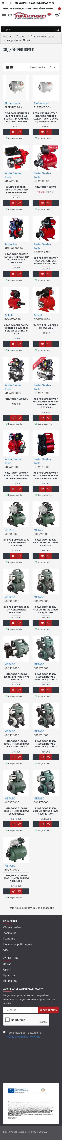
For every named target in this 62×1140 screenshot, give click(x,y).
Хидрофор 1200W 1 (16, 399)
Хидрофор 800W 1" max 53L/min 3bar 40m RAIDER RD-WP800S (16, 476)
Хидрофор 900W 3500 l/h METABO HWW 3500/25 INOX (16, 610)
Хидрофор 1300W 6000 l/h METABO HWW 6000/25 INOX (45, 811)
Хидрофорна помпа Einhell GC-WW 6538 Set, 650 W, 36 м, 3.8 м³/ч (16, 329)
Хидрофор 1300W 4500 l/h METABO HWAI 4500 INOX (16, 677)
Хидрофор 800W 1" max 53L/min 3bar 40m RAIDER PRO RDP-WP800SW (16, 258)
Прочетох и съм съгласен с (24, 1034)
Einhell (8, 315)
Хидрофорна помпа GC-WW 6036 (45, 326)
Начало (7, 36)
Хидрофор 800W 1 (46, 187)
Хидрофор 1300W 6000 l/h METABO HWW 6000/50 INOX (16, 811)
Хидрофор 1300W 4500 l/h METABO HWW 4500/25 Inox (45, 610)
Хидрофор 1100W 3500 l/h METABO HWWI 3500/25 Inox (46, 677)
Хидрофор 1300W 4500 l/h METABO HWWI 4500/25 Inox (46, 744)
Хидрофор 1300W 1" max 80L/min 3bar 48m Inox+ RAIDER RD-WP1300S (46, 403)
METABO (9, 530)
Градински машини (42, 36)
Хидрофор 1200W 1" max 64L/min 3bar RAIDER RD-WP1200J (46, 261)
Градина (21, 36)
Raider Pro (10, 244)
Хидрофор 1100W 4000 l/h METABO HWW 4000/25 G (45, 543)
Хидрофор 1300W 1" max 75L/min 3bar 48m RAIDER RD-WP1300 (46, 476)
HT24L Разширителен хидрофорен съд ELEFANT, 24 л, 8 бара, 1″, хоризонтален (16, 117)
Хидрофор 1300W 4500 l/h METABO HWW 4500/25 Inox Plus (16, 744)
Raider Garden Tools (12, 175)
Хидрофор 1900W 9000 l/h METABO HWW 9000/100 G (16, 878)
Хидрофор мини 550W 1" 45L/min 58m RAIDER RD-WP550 (16, 190)
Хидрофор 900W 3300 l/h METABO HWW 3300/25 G (16, 543)
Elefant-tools (12, 103)
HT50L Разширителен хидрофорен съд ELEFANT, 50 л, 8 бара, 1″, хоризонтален (45, 117)
